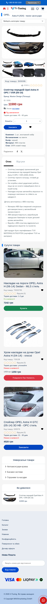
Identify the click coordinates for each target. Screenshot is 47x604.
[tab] (8, 162)
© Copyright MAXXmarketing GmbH (18, 599)
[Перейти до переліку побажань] (37, 8)
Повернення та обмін (10, 544)
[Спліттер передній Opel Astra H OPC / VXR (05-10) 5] (7, 73)
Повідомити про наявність (23, 378)
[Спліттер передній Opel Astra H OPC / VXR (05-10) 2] (18, 64)
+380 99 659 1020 (14, 3)
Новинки (5, 534)
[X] (22, 151)
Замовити (23, 447)
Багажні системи (15, 472)
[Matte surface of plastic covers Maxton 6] (18, 73)
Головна (5, 520)
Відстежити (10, 570)
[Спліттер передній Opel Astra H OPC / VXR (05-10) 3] (29, 64)
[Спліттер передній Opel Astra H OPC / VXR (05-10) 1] (23, 42)
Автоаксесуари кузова (17, 466)
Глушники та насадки (17, 477)
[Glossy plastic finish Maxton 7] (29, 73)
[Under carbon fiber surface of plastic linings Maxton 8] (39, 73)
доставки (15, 108)
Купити (23, 308)
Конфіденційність (9, 539)
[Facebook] (18, 151)
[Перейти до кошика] (42, 8)
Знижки (5, 530)
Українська (32, 3)
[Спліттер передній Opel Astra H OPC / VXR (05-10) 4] (39, 64)
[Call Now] (43, 600)
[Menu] (33, 9)
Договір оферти (8, 548)
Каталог (5, 525)
